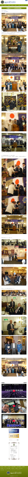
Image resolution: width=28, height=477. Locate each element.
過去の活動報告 (14, 466)
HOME (2, 5)
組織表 (15, 5)
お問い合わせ (22, 5)
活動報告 (9, 5)
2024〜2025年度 (5, 11)
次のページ (25, 382)
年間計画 (12, 5)
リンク (26, 5)
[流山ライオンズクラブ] (8, 0)
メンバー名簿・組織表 (7, 468)
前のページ (3, 382)
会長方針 (6, 5)
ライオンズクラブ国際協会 (14, 431)
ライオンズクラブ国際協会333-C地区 (14, 436)
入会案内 (19, 5)
